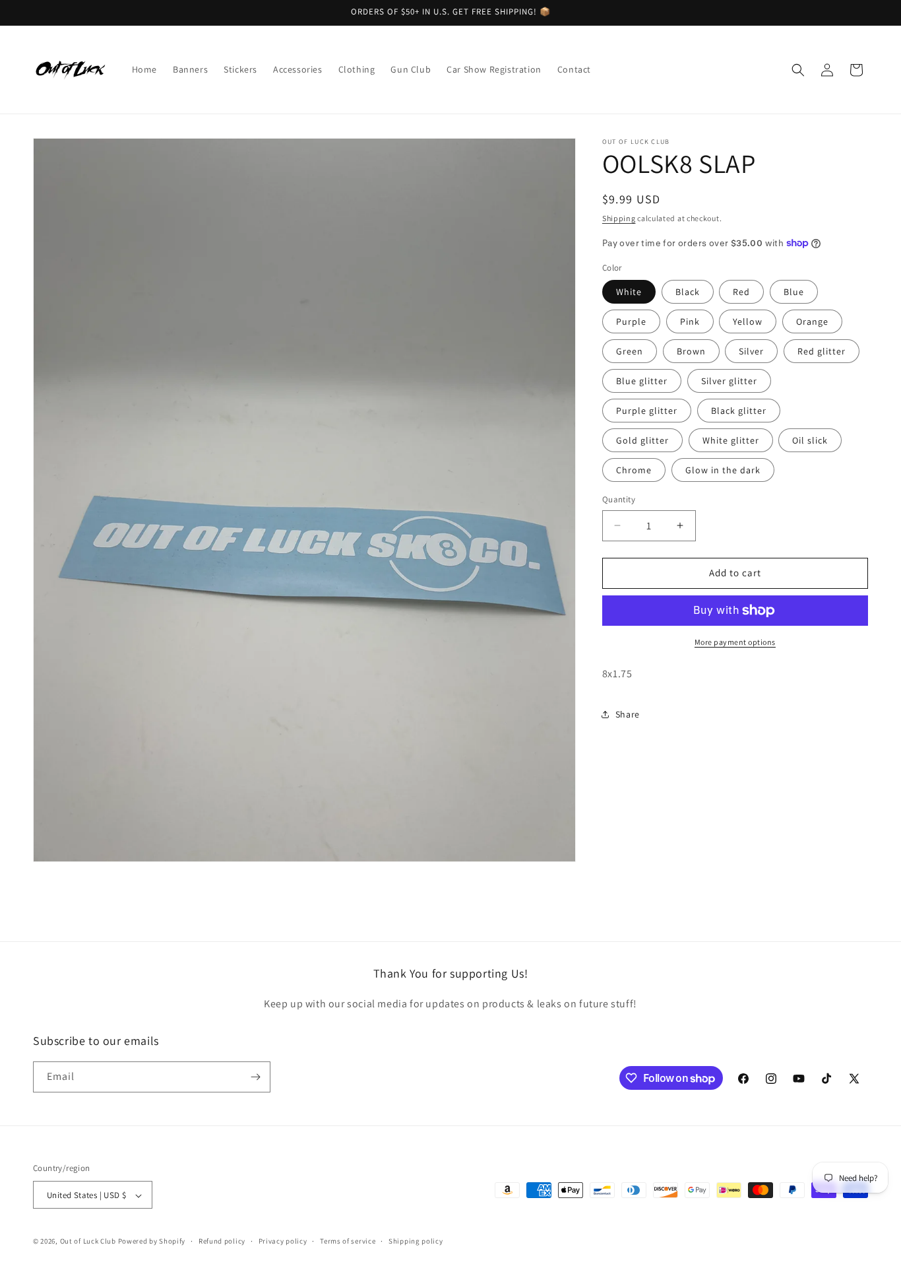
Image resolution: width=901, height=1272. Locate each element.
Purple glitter (646, 411)
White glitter (730, 440)
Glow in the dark (723, 470)
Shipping (619, 218)
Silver (751, 351)
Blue (794, 292)
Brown (691, 351)
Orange (812, 321)
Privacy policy (283, 1241)
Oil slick (810, 440)
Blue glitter (642, 381)
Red (741, 292)
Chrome (634, 470)
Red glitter (821, 351)
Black (687, 292)
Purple (631, 321)
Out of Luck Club (88, 1241)
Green (629, 351)
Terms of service (347, 1241)
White (629, 292)
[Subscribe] (255, 1076)
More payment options (735, 642)
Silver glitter (729, 381)
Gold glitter (642, 440)
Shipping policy (415, 1241)
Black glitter (738, 411)
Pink (690, 321)
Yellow (747, 321)
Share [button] (627, 714)
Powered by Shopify (152, 1241)
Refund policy (222, 1241)
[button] (798, 69)
